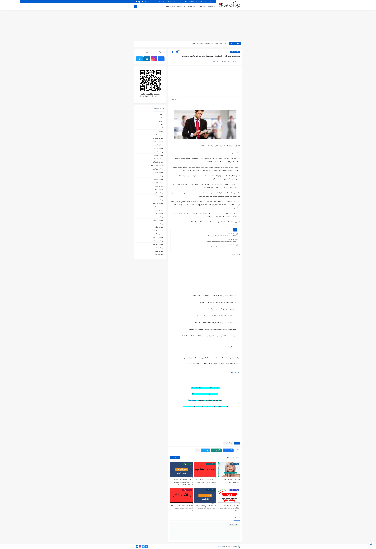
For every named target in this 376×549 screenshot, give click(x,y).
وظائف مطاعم (158, 230)
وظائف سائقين (192, 6)
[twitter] (142, 1)
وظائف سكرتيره (158, 193)
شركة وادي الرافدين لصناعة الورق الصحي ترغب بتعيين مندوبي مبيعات (182, 508)
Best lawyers (159, 254)
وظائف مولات (158, 247)
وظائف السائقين (158, 155)
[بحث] (135, 6)
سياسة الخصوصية (202, 1)
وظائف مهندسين (158, 244)
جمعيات (160, 124)
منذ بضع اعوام (231, 233)
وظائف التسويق (158, 148)
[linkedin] (136, 1)
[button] (228, 450)
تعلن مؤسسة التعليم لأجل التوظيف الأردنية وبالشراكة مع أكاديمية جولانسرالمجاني (203, 44)
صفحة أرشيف (171, 1)
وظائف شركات (202, 6)
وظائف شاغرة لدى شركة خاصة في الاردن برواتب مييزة (221, 247)
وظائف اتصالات (158, 141)
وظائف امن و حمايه (157, 165)
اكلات (161, 117)
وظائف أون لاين (158, 169)
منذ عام (236, 477)
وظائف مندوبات (158, 237)
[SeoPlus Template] (239, 546)
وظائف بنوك (159, 172)
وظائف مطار (159, 227)
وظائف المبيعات (181, 6)
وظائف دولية (159, 189)
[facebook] (146, 1)
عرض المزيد (175, 457)
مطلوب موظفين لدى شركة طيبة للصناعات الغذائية (221, 241)
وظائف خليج (159, 186)
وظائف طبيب (159, 199)
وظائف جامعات (158, 176)
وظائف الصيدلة (158, 158)
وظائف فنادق (159, 206)
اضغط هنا (195, 388)
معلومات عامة (158, 134)
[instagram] (139, 1)
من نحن (211, 1)
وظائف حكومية (158, 179)
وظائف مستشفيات (157, 223)
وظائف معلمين (170, 6)
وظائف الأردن (159, 145)
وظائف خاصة (159, 182)
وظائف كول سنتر (157, 213)
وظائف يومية (211, 6)
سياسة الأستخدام (189, 1)
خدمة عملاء (159, 128)
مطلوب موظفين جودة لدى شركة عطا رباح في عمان (221, 236)
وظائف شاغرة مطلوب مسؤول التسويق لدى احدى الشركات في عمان (206, 482)
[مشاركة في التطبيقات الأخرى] (197, 450)
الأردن (161, 121)
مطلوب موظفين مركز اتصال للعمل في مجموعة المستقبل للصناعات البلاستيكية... (183, 482)
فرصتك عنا (162, 1)
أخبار (161, 114)
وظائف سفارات (158, 138)
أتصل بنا (180, 1)
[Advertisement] (188, 25)
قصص (161, 131)
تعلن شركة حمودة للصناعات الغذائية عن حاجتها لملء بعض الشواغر (230, 508)
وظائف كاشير (159, 210)
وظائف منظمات (158, 241)
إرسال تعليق (233, 525)
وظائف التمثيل (158, 152)
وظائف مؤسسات (157, 217)
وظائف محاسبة (158, 220)
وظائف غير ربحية (157, 203)
